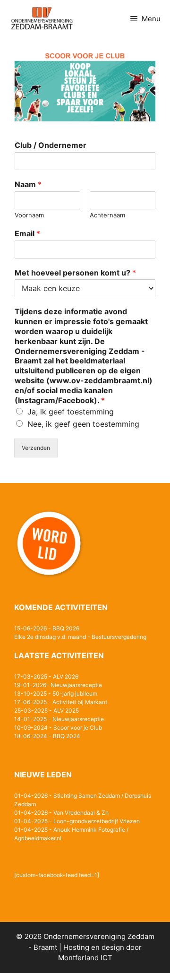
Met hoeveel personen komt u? (75, 272)
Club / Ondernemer (50, 145)
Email (27, 233)
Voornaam (29, 215)
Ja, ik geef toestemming (70, 411)
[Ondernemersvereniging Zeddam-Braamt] (41, 19)
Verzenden (36, 447)
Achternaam (107, 215)
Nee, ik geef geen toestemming (83, 424)
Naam (28, 184)
